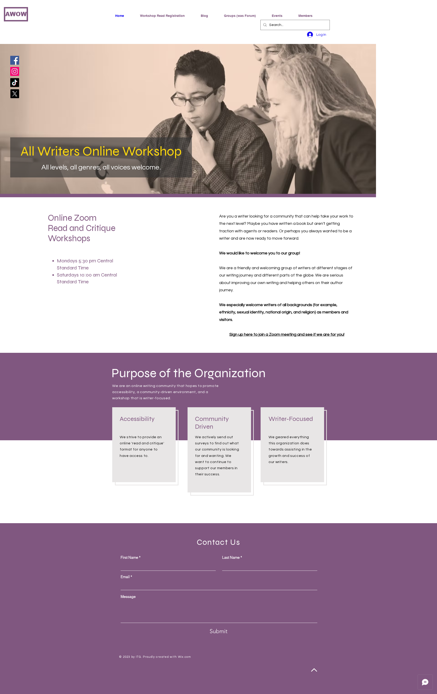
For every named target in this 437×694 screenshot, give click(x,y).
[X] (14, 93)
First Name (129, 557)
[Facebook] (14, 60)
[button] (244, 15)
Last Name (231, 557)
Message (128, 596)
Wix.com (184, 656)
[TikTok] (14, 82)
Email (125, 577)
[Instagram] (14, 71)
